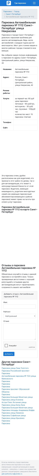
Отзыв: (6, 321)
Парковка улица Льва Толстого (15, 368)
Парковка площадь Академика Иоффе (18, 410)
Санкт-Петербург (13, 14)
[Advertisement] (19, 152)
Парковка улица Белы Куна (13, 405)
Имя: (5, 302)
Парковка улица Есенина (12, 400)
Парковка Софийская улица (14, 415)
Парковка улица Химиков (13, 413)
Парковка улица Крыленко (13, 418)
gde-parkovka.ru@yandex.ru (12, 474)
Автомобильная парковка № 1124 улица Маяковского (19, 377)
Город (16, 11)
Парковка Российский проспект (15, 371)
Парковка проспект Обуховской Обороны (15, 390)
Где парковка (20, 3)
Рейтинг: (7, 312)
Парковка (7, 11)
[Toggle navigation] (34, 3)
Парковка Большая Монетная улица (17, 397)
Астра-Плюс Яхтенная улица (14, 402)
